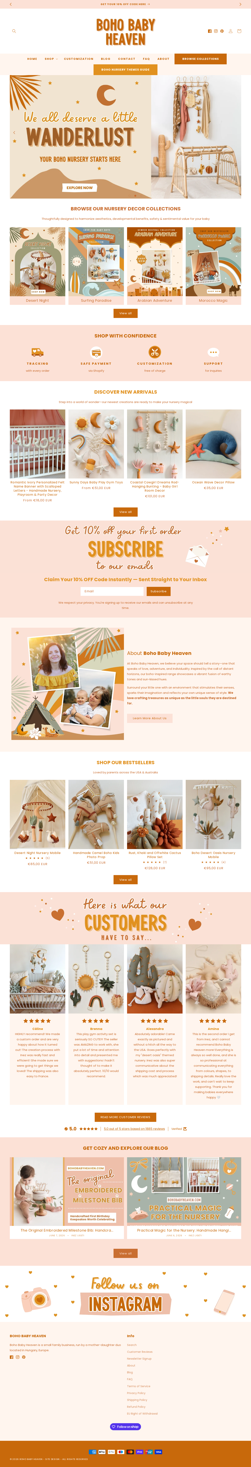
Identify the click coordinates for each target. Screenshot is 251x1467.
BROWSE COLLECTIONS (200, 59)
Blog (130, 1372)
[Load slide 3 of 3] (141, 196)
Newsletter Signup (139, 1359)
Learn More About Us (150, 718)
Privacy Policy (136, 1393)
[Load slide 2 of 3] (135, 196)
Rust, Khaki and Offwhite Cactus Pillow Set (155, 855)
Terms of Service (138, 1386)
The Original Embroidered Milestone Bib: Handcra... (67, 1230)
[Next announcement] (240, 4)
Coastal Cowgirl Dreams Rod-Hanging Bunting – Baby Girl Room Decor (154, 486)
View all (125, 313)
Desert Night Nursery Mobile (37, 853)
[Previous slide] (14, 132)
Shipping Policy (137, 1400)
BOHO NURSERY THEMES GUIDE (125, 70)
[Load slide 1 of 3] (129, 196)
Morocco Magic (213, 300)
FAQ (130, 1379)
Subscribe (159, 591)
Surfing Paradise (96, 300)
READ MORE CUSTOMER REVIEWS (125, 1117)
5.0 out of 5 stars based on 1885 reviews (134, 1129)
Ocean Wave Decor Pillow (213, 482)
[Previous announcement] (10, 4)
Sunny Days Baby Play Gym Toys (96, 482)
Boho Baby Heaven (31, 1459)
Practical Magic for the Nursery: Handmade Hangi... (184, 1230)
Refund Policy (136, 1407)
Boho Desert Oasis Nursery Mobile (214, 855)
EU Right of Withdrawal (142, 1414)
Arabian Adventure (154, 300)
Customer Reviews (140, 1352)
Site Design (52, 1459)
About (131, 1365)
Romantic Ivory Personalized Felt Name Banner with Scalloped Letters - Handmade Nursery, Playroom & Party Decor (37, 488)
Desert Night (37, 300)
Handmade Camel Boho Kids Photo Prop (96, 855)
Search (132, 1345)
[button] (14, 31)
